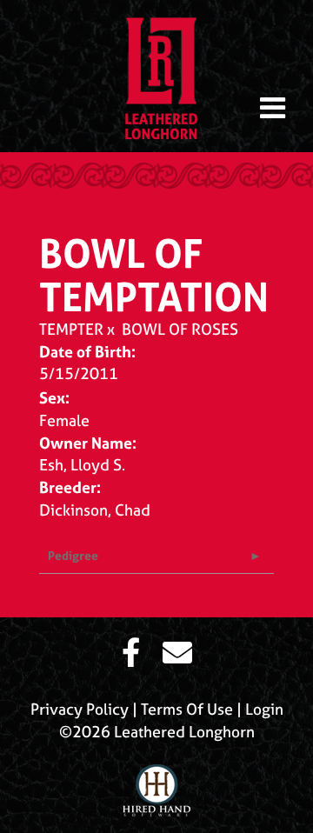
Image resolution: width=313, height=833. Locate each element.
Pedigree (73, 555)
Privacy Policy (79, 709)
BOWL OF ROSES (180, 329)
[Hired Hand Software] (156, 783)
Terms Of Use (187, 709)
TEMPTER (71, 329)
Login (264, 709)
